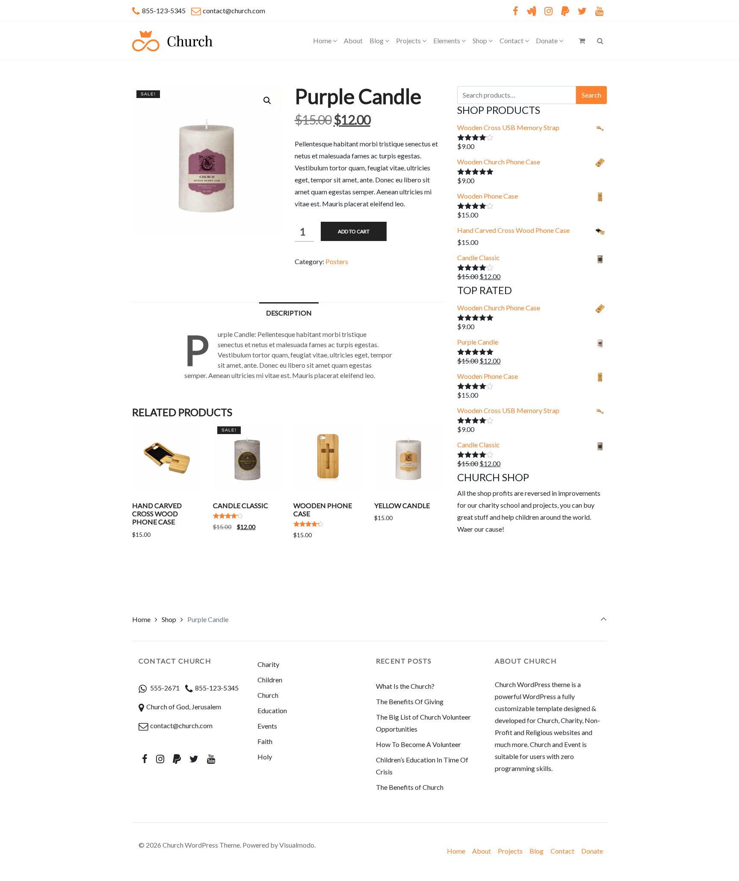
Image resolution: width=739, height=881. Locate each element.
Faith (264, 741)
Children (269, 680)
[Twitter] (582, 11)
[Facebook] (515, 11)
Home (141, 619)
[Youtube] (599, 11)
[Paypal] (565, 11)
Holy (264, 757)
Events (267, 726)
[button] (267, 100)
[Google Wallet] (531, 11)
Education (272, 710)
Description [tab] (289, 313)
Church (267, 695)
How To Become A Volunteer (418, 744)
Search (591, 95)
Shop (169, 619)
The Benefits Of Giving (409, 701)
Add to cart (354, 231)
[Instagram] (548, 11)
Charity (268, 664)
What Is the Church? (405, 686)
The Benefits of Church (409, 787)
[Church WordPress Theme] (172, 40)
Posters (336, 261)
